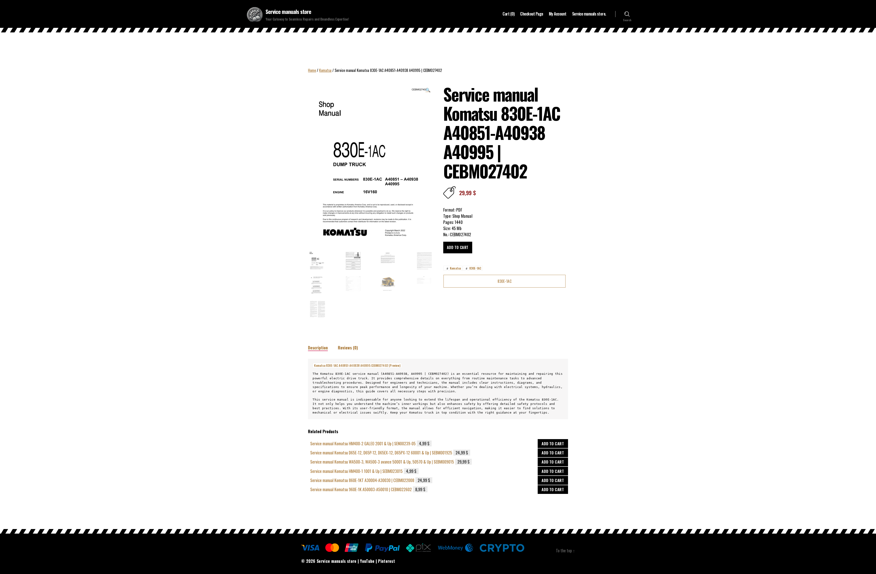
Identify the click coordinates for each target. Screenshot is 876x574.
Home (312, 70)
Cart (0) (508, 13)
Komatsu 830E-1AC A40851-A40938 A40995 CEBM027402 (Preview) (357, 365)
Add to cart (458, 247)
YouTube (367, 561)
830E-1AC (473, 268)
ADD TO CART (553, 443)
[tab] (318, 348)
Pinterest (386, 561)
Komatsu (325, 70)
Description (318, 348)
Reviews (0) (348, 348)
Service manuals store (288, 11)
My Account (557, 13)
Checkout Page (531, 13)
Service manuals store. (589, 13)
